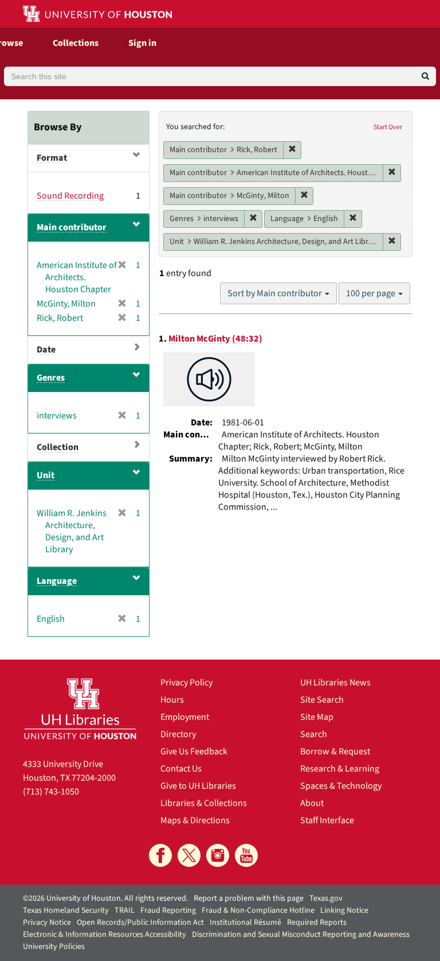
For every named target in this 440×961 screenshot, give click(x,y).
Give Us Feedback (193, 751)
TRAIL (125, 910)
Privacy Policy (186, 682)
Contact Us (181, 768)
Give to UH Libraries (198, 786)
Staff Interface (327, 820)
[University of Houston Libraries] (80, 708)
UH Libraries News (335, 682)
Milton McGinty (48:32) (215, 338)
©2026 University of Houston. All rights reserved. (105, 898)
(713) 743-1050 (51, 791)
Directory (178, 734)
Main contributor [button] (72, 227)
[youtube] (246, 855)
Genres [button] (51, 377)
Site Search (322, 699)
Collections (76, 43)
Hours (172, 699)
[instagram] (217, 855)
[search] (425, 76)
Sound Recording (70, 195)
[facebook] (160, 855)
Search (313, 734)
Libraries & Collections (203, 803)
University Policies (54, 946)
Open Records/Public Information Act (140, 922)
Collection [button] (57, 447)
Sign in (142, 43)
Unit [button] (45, 475)
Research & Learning (339, 768)
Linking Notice (344, 910)
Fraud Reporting (168, 910)
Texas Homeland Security (66, 910)
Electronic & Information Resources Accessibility (104, 934)
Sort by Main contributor (275, 293)
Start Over (388, 127)
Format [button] (52, 158)
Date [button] (46, 349)
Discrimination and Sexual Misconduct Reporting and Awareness (301, 934)
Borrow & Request (335, 751)
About (312, 803)
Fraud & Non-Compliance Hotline (258, 910)
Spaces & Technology (341, 786)
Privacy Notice (47, 922)
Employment (184, 717)
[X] (189, 855)
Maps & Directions (195, 820)
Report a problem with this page (249, 898)
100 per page (371, 293)
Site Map (316, 717)
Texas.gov (326, 898)
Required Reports (317, 922)
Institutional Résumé (245, 922)
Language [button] (57, 581)
